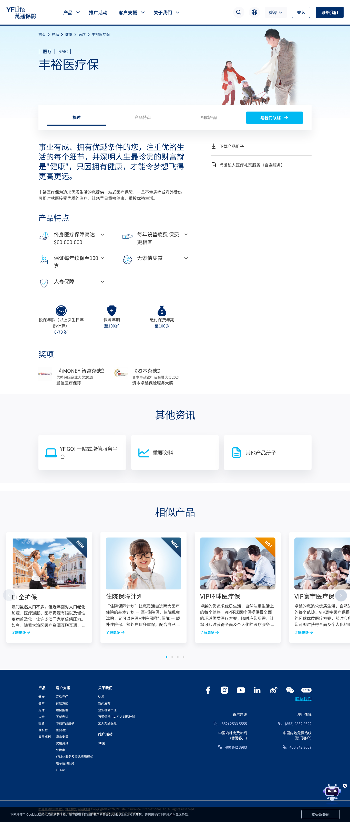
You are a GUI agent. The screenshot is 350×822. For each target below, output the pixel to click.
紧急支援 (62, 736)
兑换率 (60, 750)
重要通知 (62, 730)
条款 (185, 814)
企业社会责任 (107, 710)
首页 (42, 34)
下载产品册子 (65, 723)
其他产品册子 (260, 452)
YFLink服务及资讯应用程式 (74, 756)
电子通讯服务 (65, 763)
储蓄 (41, 703)
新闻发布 (104, 703)
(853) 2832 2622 (298, 723)
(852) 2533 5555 (233, 723)
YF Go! (60, 770)
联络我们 (330, 12)
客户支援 (128, 12)
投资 (41, 723)
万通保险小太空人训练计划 (116, 716)
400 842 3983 (236, 747)
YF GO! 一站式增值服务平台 (89, 452)
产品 (68, 12)
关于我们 (162, 12)
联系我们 (303, 698)
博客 (101, 743)
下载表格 (62, 716)
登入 (301, 12)
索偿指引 (62, 710)
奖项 (101, 696)
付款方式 (62, 703)
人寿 (41, 716)
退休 (41, 710)
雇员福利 (44, 736)
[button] (166, 657)
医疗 (82, 34)
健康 (68, 34)
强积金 (43, 730)
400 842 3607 (301, 747)
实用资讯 (62, 743)
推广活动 (98, 12)
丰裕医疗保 (101, 34)
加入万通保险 (107, 723)
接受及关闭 (321, 814)
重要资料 (163, 452)
